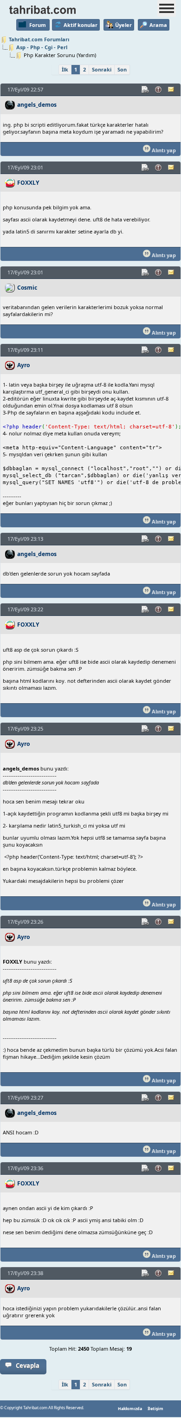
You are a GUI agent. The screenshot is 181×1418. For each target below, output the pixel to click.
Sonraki (101, 69)
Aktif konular (80, 24)
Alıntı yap (163, 150)
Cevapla (27, 1365)
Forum (37, 24)
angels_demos (37, 105)
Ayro (23, 365)
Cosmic (27, 287)
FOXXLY (28, 183)
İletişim (155, 1409)
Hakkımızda (130, 1409)
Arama (158, 24)
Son (122, 69)
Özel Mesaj (171, 89)
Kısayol (145, 89)
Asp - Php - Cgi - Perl (41, 47)
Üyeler (123, 24)
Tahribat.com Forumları (39, 39)
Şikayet (158, 89)
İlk (65, 69)
